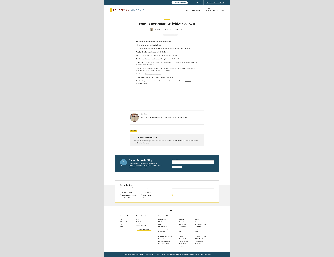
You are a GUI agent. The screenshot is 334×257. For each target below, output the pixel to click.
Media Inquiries (123, 229)
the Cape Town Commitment (165, 77)
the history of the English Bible (154, 49)
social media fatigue (155, 45)
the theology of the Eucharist (168, 56)
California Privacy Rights (172, 254)
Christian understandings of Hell (160, 70)
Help (121, 224)
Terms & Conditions (205, 254)
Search (224, 2)
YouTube (171, 210)
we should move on (148, 65)
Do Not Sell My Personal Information (189, 254)
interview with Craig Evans (159, 52)
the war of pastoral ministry (153, 74)
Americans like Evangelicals (173, 62)
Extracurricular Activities (170, 35)
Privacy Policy (160, 254)
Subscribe (177, 167)
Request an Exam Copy (180, 2)
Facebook (183, 29)
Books (137, 219)
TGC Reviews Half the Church (167, 140)
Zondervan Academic (127, 10)
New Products (139, 221)
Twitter (181, 29)
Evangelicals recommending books (160, 42)
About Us (122, 226)
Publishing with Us (124, 221)
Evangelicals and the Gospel (170, 59)
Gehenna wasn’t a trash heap (171, 68)
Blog (121, 219)
